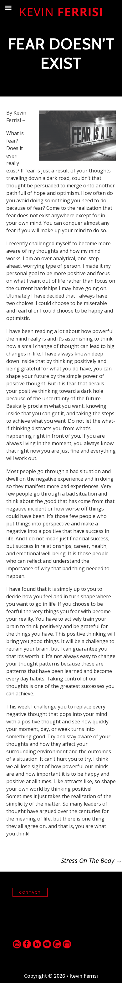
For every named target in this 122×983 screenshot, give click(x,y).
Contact (30, 892)
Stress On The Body (91, 860)
